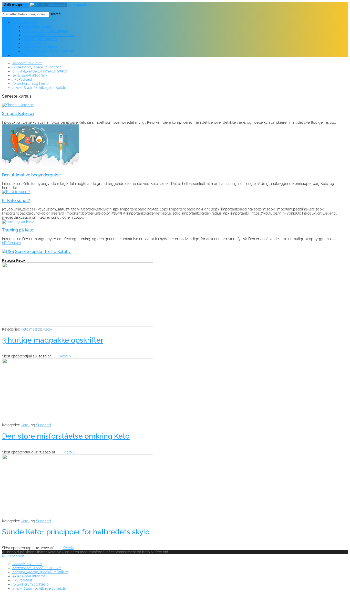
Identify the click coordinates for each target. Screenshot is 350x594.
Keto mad (29, 329)
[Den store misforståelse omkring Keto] (77, 421)
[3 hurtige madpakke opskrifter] (77, 325)
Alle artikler (49, 35)
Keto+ (47, 329)
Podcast (32, 43)
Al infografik (40, 39)
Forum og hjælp (40, 47)
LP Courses (11, 243)
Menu (20, 22)
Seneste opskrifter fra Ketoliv (43, 251)
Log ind (28, 55)
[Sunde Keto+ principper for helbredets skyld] (77, 517)
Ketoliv (65, 356)
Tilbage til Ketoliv (48, 51)
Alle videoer (45, 31)
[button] (33, 22)
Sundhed (43, 425)
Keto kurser (37, 27)
